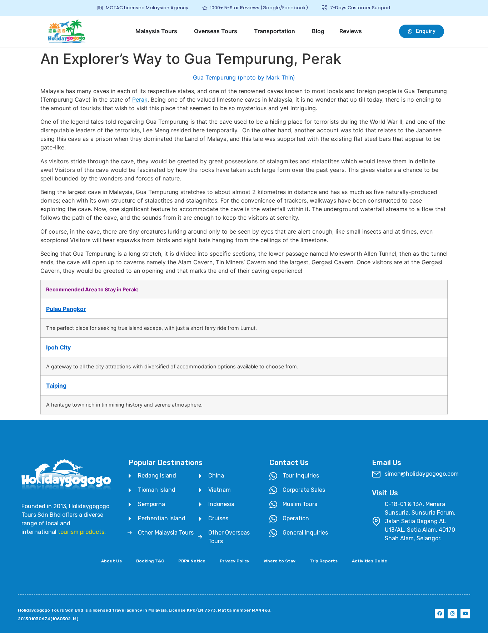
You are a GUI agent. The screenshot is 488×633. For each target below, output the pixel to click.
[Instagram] (452, 613)
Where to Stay (279, 560)
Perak (140, 99)
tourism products (81, 532)
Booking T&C (150, 560)
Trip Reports (324, 560)
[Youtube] (465, 613)
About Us (111, 560)
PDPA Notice (191, 560)
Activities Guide (369, 560)
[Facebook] (439, 613)
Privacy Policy (234, 560)
